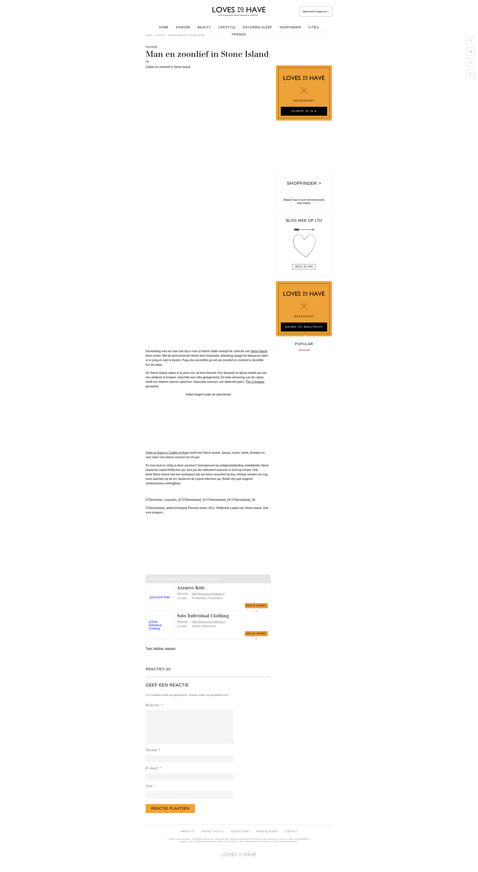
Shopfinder (290, 27)
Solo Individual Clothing (203, 616)
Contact (291, 831)
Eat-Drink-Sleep (257, 27)
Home (164, 27)
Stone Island (259, 351)
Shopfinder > (304, 183)
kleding (158, 648)
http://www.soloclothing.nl (208, 621)
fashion (160, 35)
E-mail (154, 768)
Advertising (240, 831)
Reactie (154, 705)
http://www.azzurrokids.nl (208, 593)
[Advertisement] (208, 423)
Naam (153, 750)
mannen (170, 648)
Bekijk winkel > (256, 606)
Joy (148, 61)
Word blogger (267, 831)
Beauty (204, 27)
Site (149, 786)
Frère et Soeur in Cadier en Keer (167, 452)
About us (187, 831)
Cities (313, 27)
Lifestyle (227, 27)
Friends (239, 34)
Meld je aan (304, 266)
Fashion (183, 27)
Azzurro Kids (191, 588)
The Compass (255, 381)
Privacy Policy (212, 831)
